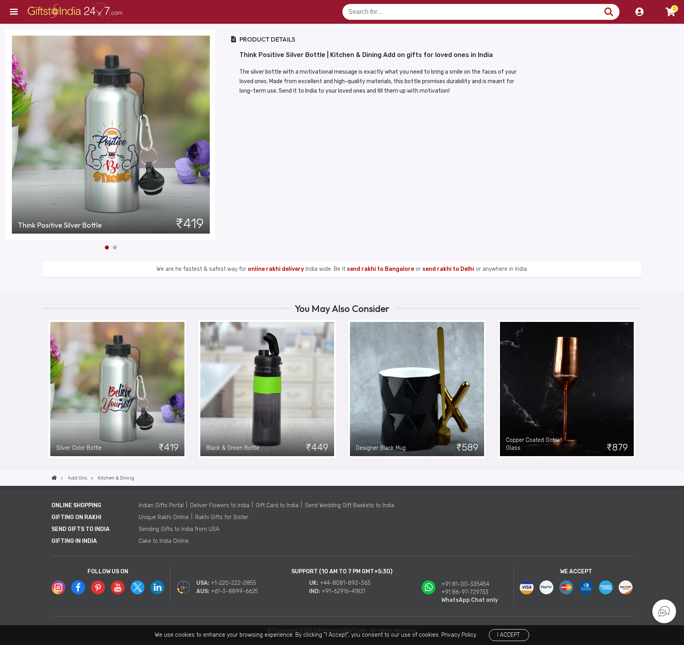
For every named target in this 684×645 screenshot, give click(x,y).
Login (639, 12)
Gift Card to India (277, 505)
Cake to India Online (164, 541)
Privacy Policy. (459, 635)
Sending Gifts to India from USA (179, 529)
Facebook (78, 587)
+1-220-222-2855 (233, 583)
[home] (54, 478)
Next (210, 134)
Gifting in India (74, 541)
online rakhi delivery (276, 269)
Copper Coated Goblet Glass (534, 444)
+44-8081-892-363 (345, 583)
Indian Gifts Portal (161, 505)
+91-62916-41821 (343, 591)
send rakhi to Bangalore (380, 269)
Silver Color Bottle (79, 448)
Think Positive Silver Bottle (60, 225)
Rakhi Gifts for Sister (221, 517)
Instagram (58, 587)
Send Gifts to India (80, 529)
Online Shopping (76, 505)
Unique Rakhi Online (164, 517)
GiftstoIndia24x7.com (76, 12)
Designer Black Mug (381, 448)
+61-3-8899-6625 (234, 591)
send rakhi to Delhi (448, 269)
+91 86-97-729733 (464, 592)
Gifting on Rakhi (76, 517)
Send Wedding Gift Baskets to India (349, 505)
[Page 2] (115, 247)
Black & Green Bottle (232, 448)
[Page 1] (107, 247)
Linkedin (157, 587)
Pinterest (98, 587)
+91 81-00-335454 (465, 584)
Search (608, 12)
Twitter (137, 587)
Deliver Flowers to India (219, 505)
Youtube (118, 587)
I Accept (508, 635)
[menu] (14, 11)
